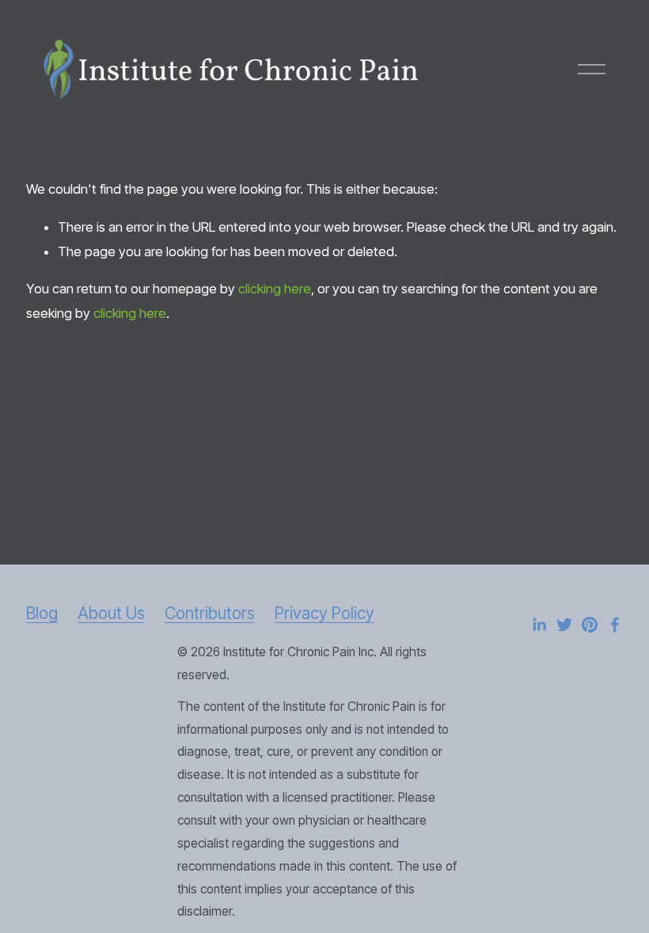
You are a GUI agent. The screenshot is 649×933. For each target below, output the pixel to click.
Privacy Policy (324, 613)
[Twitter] (564, 625)
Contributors (210, 613)
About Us (111, 613)
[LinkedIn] (539, 625)
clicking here (274, 289)
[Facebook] (615, 625)
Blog (42, 613)
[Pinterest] (590, 625)
